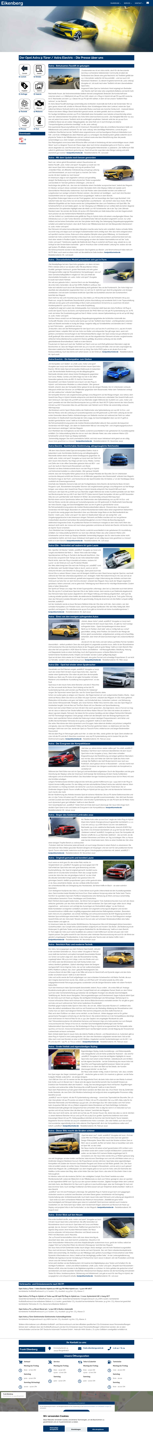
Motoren (39, 112)
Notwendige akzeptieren (54, 1428)
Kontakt (138, 3)
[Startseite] (12, 3)
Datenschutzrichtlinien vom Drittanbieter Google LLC (97, 1406)
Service (127, 3)
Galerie (38, 94)
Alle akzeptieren (98, 1429)
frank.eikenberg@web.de (93, 1348)
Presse (23, 129)
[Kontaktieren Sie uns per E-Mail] (147, 2)
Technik (23, 112)
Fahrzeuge (115, 3)
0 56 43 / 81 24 (119, 1348)
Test (37, 129)
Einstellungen (76, 1429)
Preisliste (22, 144)
